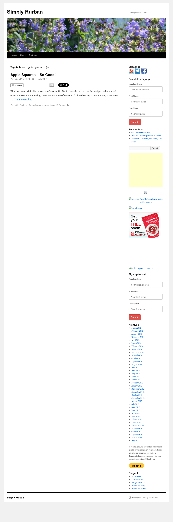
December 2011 (137, 425)
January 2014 (136, 349)
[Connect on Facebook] (144, 72)
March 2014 (136, 343)
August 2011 (136, 437)
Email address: (135, 83)
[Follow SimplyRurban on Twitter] (137, 72)
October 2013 (136, 358)
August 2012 (136, 401)
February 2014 (137, 346)
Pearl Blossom (137, 479)
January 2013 (136, 385)
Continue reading (25, 99)
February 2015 (137, 330)
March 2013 (136, 379)
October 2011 (136, 431)
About (23, 55)
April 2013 (135, 376)
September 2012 (137, 397)
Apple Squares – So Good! (33, 74)
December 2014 (137, 337)
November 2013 (137, 355)
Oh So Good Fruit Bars (140, 132)
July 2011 (135, 440)
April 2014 (135, 340)
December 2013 (137, 352)
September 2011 (137, 434)
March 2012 (136, 416)
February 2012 (137, 419)
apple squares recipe (46, 104)
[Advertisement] (146, 170)
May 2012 (135, 410)
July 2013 (135, 367)
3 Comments (63, 104)
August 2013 (136, 364)
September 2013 (137, 361)
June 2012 (135, 407)
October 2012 (136, 394)
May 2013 (135, 373)
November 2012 (137, 391)
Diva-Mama (136, 476)
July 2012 (135, 404)
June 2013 (135, 370)
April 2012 (135, 413)
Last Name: (134, 108)
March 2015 (136, 327)
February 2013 (137, 382)
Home (14, 55)
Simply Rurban (25, 11)
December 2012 (137, 388)
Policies (33, 55)
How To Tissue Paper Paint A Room (146, 135)
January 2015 (136, 333)
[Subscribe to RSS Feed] (131, 72)
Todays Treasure (137, 482)
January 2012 (136, 422)
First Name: (134, 96)
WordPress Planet (138, 488)
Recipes (23, 104)
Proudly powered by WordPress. (145, 497)
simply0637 (41, 78)
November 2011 (137, 428)
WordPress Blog (138, 485)
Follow (19, 85)
